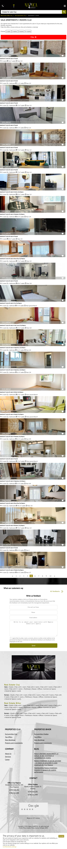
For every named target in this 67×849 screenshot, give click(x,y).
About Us (8, 754)
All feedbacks (55, 591)
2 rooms (14, 31)
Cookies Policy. (31, 828)
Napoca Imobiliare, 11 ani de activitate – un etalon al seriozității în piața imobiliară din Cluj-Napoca (47, 763)
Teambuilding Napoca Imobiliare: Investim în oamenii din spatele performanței (45, 770)
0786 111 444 (14, 793)
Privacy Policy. (22, 828)
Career (7, 759)
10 (50, 576)
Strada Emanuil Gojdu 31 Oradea (32, 787)
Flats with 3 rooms (47, 687)
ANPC (46, 828)
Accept (61, 836)
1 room (8, 31)
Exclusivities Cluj (11, 734)
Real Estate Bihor (12, 703)
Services (8, 757)
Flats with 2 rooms (33, 687)
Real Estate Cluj (12, 684)
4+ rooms (28, 31)
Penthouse (27, 689)
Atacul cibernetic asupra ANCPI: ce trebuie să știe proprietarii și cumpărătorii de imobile (46, 756)
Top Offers (8, 737)
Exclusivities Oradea (41, 734)
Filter (33, 37)
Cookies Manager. (39, 828)
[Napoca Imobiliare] (31, 6)
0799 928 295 (14, 790)
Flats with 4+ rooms (16, 689)
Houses (34, 689)
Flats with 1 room (20, 687)
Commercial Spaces (49, 689)
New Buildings (10, 740)
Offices (40, 689)
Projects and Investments (14, 743)
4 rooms (21, 31)
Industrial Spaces (10, 691)
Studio (11, 687)
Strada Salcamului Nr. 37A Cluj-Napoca (14, 786)
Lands (19, 691)
